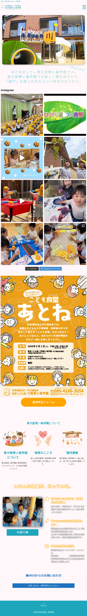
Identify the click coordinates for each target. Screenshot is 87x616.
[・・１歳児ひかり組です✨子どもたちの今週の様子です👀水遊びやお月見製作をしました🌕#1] (65, 115)
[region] (43, 40)
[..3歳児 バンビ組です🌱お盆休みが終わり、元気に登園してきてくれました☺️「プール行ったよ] (65, 158)
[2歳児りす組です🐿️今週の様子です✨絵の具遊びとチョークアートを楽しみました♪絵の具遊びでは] (65, 201)
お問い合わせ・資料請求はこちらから (43, 585)
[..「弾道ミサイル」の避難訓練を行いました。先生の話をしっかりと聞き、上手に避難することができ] (22, 115)
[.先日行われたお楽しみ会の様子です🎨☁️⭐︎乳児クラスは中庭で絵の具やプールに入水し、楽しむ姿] (22, 201)
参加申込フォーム (44, 402)
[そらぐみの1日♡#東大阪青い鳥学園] (22, 158)
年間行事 (22, 532)
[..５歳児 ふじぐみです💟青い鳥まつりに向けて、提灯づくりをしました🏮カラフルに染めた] (22, 244)
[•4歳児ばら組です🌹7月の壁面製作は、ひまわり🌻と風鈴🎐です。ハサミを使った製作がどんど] (65, 244)
